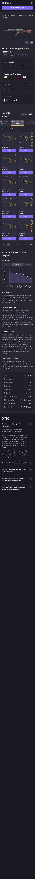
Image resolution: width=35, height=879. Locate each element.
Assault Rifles (13, 15)
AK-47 (21, 15)
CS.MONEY (5, 15)
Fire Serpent (27, 15)
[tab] (7, 264)
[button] (17, 84)
